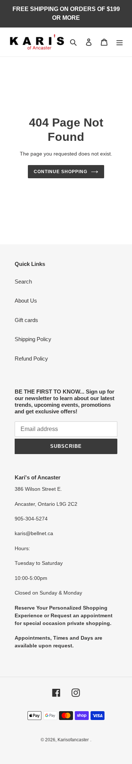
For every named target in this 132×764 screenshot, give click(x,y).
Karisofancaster (73, 739)
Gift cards (26, 320)
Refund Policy (31, 358)
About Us (26, 300)
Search (23, 281)
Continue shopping (60, 171)
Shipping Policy (33, 339)
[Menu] (119, 42)
